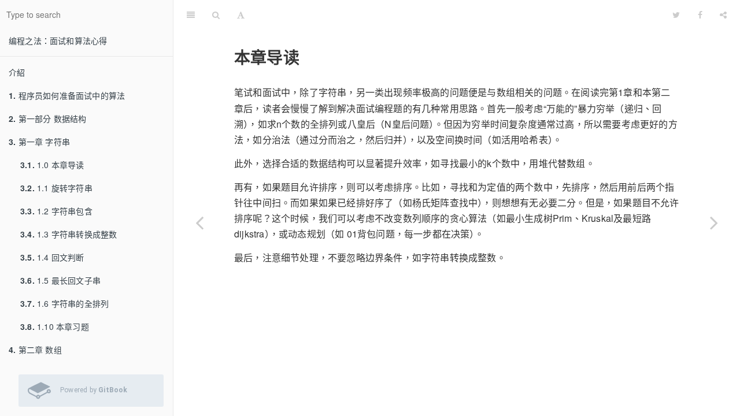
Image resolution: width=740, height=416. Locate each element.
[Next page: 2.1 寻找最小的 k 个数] (714, 222)
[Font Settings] (240, 14)
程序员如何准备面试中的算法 (67, 95)
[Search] (216, 14)
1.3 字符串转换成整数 (68, 234)
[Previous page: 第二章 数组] (199, 222)
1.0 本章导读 (52, 164)
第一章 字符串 (39, 141)
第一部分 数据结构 (47, 118)
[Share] (723, 14)
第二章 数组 (35, 349)
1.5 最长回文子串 (60, 280)
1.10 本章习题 (54, 326)
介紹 (17, 72)
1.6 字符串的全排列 (64, 303)
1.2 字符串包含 (56, 211)
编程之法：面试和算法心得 (58, 40)
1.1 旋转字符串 (56, 188)
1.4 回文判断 (52, 257)
